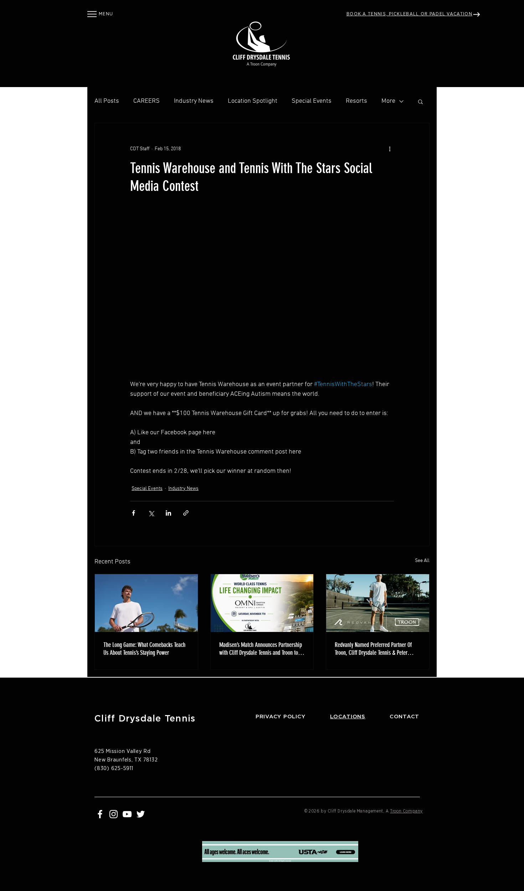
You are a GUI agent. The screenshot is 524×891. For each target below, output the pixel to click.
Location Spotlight (252, 101)
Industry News (194, 101)
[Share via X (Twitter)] (151, 513)
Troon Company (406, 811)
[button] (92, 14)
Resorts (356, 101)
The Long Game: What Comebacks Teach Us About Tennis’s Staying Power (144, 649)
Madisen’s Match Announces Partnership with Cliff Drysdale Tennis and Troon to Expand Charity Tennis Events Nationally (260, 649)
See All (422, 561)
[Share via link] (186, 513)
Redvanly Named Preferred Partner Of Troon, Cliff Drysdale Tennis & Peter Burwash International (373, 649)
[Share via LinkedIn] (168, 513)
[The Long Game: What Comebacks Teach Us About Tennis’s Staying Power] (146, 603)
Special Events (312, 101)
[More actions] (389, 149)
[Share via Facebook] (133, 513)
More (388, 101)
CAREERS (146, 101)
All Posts (106, 101)
